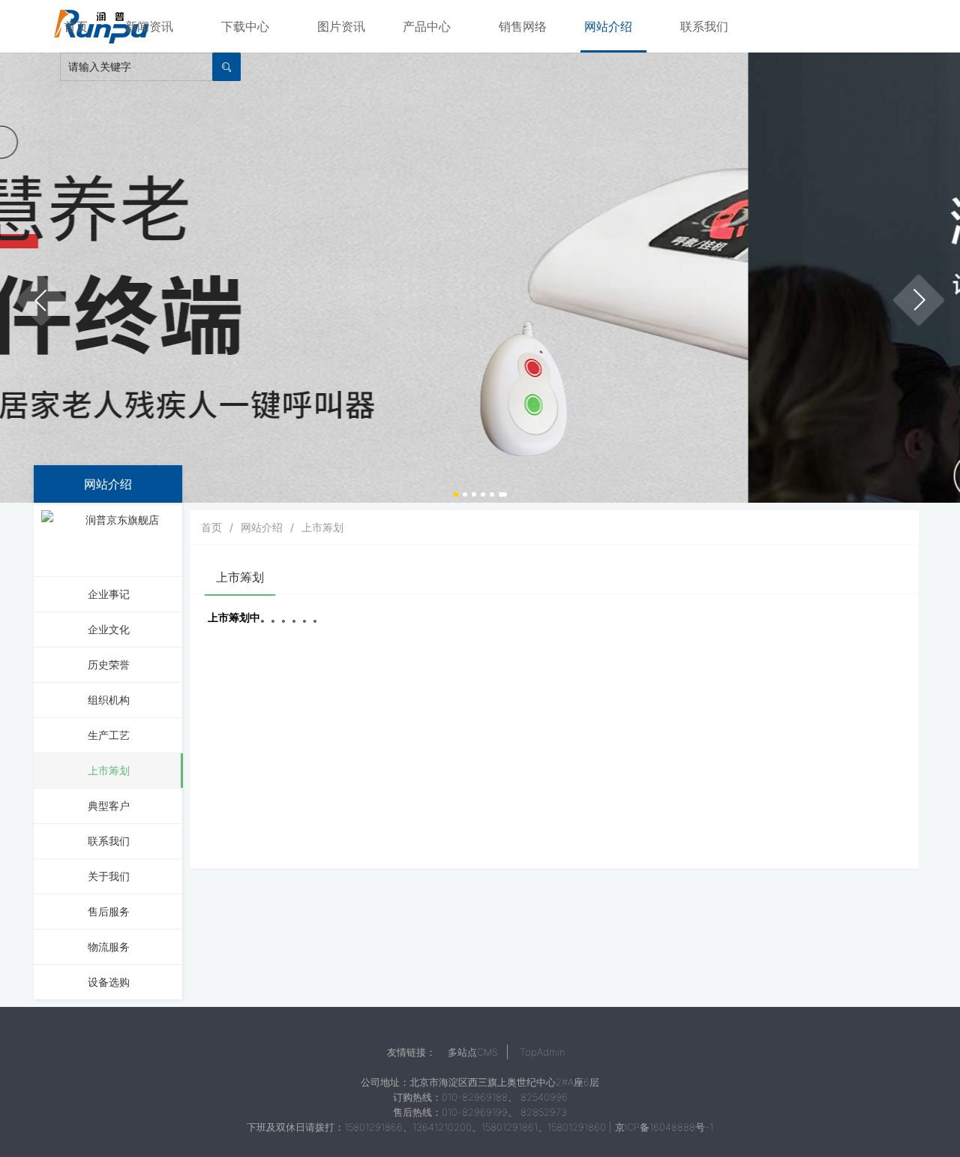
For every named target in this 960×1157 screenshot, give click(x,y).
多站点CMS (473, 1052)
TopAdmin (542, 1052)
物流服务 (109, 946)
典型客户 (109, 805)
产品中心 (427, 26)
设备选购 (109, 981)
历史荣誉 (109, 664)
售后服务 (109, 911)
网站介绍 (608, 26)
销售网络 (523, 26)
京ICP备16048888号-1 (664, 1127)
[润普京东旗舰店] (116, 538)
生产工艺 (109, 735)
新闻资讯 (149, 26)
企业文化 (109, 629)
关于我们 (109, 876)
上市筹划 (109, 770)
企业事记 (109, 594)
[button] (41, 300)
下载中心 (245, 26)
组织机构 (109, 699)
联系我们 (704, 26)
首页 (76, 26)
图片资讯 (341, 26)
